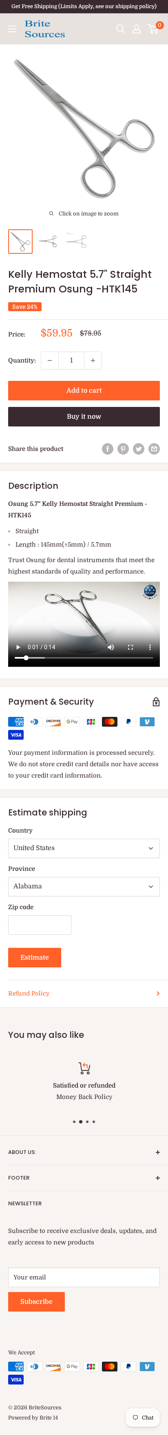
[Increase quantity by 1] (93, 360)
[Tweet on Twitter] (138, 449)
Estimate (34, 957)
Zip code (20, 907)
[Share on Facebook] (107, 449)
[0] (153, 29)
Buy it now (84, 416)
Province (21, 868)
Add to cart (84, 390)
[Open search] (120, 28)
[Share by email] (154, 449)
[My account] (137, 28)
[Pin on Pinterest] (123, 449)
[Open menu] (12, 29)
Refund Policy (29, 993)
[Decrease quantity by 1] (49, 360)
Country (20, 830)
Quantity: (22, 360)
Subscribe (36, 1301)
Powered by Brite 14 (33, 1418)
